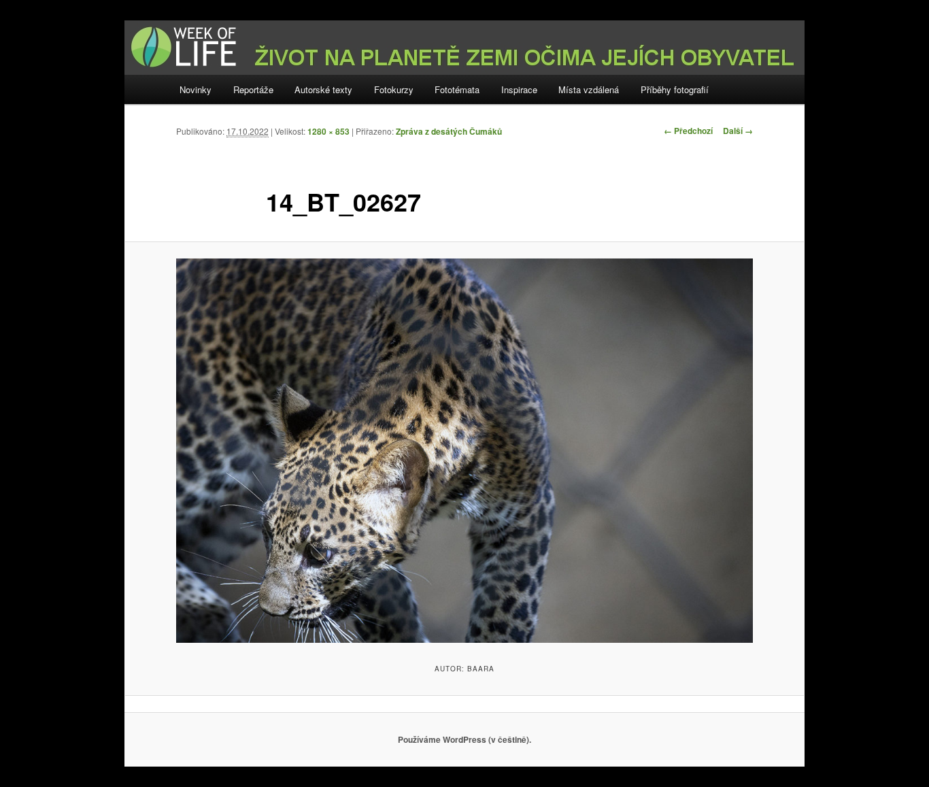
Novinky (196, 89)
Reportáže (253, 89)
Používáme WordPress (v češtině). (464, 739)
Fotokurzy (393, 89)
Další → (738, 130)
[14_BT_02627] (464, 450)
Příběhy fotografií (675, 89)
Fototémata (457, 89)
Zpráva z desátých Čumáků (449, 131)
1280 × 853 (328, 131)
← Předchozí (688, 130)
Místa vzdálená (588, 89)
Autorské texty (323, 89)
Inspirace (519, 89)
